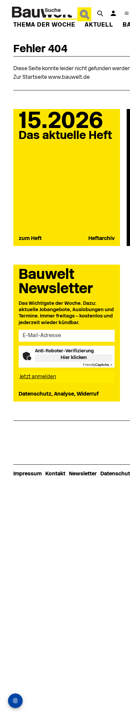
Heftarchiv (101, 238)
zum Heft (30, 238)
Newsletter (83, 474)
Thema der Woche (44, 25)
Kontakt (55, 474)
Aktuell (99, 25)
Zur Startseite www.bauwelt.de (51, 77)
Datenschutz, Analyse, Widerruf (59, 394)
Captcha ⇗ (97, 365)
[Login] (113, 13)
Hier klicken (74, 357)
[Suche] (100, 13)
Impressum (27, 474)
